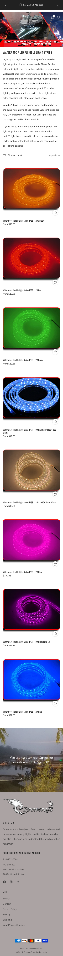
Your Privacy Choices (14, 925)
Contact (7, 903)
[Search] (58, 17)
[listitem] (31, 5)
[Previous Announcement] (5, 5)
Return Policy (10, 909)
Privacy (6, 914)
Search (6, 898)
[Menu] (4, 17)
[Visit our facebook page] (4, 882)
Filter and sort (15, 155)
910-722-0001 (10, 859)
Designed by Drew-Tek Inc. (31, 948)
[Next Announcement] (58, 5)
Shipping (7, 919)
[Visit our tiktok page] (17, 882)
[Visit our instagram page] (11, 882)
